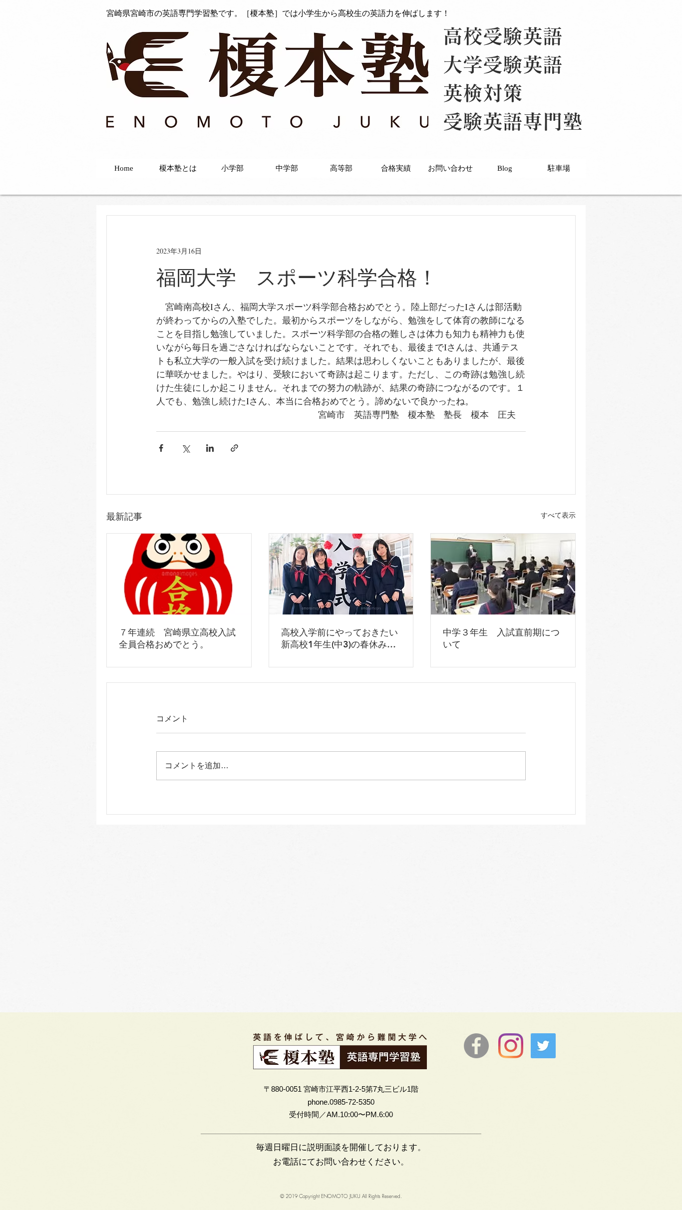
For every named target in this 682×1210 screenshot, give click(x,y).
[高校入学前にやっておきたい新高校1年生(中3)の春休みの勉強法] (341, 574)
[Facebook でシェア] (161, 448)
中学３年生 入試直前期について (501, 638)
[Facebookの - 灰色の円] (476, 1045)
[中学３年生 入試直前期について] (503, 574)
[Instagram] (510, 1045)
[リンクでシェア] (234, 448)
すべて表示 (558, 515)
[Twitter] (543, 1045)
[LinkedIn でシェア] (210, 448)
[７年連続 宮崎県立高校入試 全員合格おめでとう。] (179, 574)
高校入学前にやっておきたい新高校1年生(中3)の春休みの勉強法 (339, 638)
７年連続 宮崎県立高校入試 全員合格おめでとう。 (179, 638)
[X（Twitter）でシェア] (185, 448)
